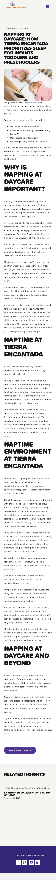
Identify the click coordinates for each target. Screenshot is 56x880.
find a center (20, 729)
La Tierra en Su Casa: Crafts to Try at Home (27, 794)
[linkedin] (37, 862)
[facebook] (18, 862)
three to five (43, 287)
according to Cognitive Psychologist (21, 234)
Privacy (40, 855)
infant (11, 409)
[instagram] (24, 862)
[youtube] (31, 862)
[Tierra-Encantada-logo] (15, 3)
